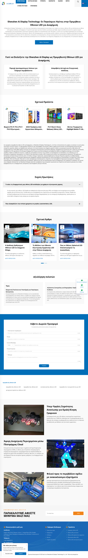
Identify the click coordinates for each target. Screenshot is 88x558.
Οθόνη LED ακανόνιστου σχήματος (76, 535)
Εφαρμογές (50, 532)
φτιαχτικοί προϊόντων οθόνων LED (16, 390)
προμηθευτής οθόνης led (31, 387)
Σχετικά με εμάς (51, 530)
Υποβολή (44, 365)
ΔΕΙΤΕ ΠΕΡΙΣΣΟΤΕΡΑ (10, 258)
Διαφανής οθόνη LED (73, 530)
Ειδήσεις (49, 535)
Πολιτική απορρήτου (73, 554)
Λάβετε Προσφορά (44, 42)
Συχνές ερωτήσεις (51, 539)
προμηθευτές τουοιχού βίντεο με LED (70, 387)
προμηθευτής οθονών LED (13, 387)
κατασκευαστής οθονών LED (48, 387)
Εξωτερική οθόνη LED (73, 537)
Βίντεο (48, 537)
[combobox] (10, 345)
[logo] (7, 3)
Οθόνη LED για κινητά (73, 532)
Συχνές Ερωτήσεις (22, 5)
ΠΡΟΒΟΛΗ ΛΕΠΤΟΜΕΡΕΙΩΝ (13, 115)
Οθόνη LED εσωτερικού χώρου (75, 539)
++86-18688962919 (8, 540)
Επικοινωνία (33, 5)
